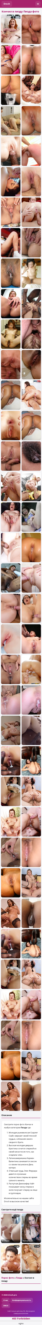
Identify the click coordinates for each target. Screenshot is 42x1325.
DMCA (5, 1305)
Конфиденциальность (21, 1300)
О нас (5, 1300)
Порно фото (7, 1277)
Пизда (19, 1277)
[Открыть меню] (37, 3)
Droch (7, 3)
